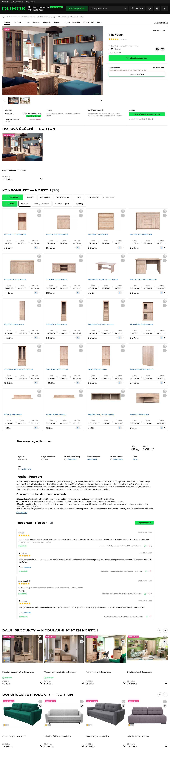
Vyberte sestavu (137, 74)
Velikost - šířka (63, 197)
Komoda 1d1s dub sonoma (15, 234)
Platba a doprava (17, 2)
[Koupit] (41, 179)
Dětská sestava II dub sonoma (139, 672)
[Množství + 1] (39, 247)
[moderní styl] (19, 469)
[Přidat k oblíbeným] (162, 49)
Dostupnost (45, 197)
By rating (79, 204)
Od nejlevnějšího (42, 204)
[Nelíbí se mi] (149, 546)
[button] (4, 100)
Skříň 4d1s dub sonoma (97, 369)
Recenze (36, 22)
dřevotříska (72, 459)
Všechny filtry (14, 197)
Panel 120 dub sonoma (139, 414)
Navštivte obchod (56, 7)
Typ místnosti (93, 197)
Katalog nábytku (78, 8)
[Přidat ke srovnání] (157, 49)
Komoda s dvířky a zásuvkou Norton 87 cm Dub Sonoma (121, 593)
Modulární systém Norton (67, 17)
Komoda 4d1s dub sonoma (15, 279)
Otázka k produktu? (161, 22)
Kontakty (5, 2)
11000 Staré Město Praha (31, 113)
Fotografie (47, 22)
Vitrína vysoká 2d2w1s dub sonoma (18, 369)
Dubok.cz (27, 567)
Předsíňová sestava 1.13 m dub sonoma (60, 672)
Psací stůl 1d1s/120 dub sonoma (143, 279)
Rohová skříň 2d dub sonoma (141, 369)
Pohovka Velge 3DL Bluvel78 (14, 736)
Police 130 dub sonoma (55, 414)
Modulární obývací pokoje (47, 17)
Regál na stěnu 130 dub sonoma (101, 414)
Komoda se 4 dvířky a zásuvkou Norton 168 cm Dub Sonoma (120, 546)
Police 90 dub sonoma (13, 414)
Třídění (11, 204)
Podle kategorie (62, 204)
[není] (42, 459)
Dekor (78, 197)
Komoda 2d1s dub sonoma (57, 234)
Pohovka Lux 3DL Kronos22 (138, 736)
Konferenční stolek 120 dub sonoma (103, 279)
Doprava (57, 22)
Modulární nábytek (28, 17)
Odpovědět (22, 546)
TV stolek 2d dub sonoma (56, 279)
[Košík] (164, 8)
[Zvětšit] (39, 215)
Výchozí (24, 204)
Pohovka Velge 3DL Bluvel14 (97, 736)
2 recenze (123, 39)
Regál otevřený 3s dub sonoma (100, 324)
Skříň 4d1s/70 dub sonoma (57, 369)
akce (135, 459)
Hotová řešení (88, 22)
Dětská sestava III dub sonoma (98, 672)
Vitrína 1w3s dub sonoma (56, 324)
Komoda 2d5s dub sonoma (141, 234)
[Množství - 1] (33, 247)
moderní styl (26, 469)
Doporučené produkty (72, 22)
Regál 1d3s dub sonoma (14, 324)
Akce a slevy (30, 2)
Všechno (7, 22)
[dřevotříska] (65, 459)
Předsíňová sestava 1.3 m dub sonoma (18, 672)
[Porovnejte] (157, 8)
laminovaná (92, 459)
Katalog (30, 197)
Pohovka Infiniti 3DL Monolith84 (57, 736)
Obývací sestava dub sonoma (14, 170)
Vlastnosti (17, 22)
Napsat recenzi (144, 523)
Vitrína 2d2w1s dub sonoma (141, 324)
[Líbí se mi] (145, 546)
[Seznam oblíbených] (149, 8)
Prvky (99, 22)
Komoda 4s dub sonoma (98, 234)
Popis (27, 22)
